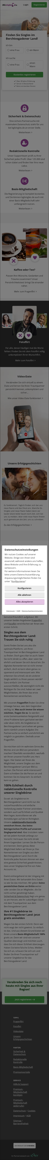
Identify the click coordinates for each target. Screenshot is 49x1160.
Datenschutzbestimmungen (32, 611)
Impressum (10, 611)
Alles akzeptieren (24, 601)
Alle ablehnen (24, 595)
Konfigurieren (18, 581)
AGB (18, 611)
